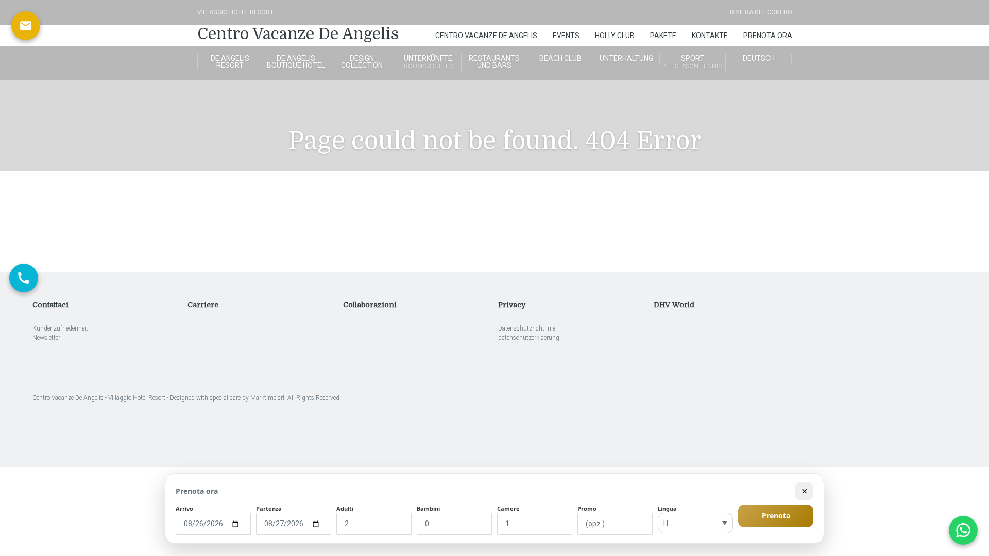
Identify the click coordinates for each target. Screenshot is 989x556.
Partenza (269, 508)
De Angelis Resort (230, 62)
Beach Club (560, 58)
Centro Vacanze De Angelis (298, 34)
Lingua (667, 508)
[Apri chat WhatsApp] (963, 530)
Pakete (663, 35)
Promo (586, 508)
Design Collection (362, 62)
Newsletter (46, 337)
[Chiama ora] (23, 278)
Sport (692, 62)
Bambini (428, 508)
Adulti (344, 508)
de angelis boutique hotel (296, 62)
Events (566, 35)
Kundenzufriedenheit (60, 328)
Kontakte (710, 35)
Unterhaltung (626, 58)
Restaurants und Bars (494, 62)
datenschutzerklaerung (528, 337)
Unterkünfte (428, 62)
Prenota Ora (767, 35)
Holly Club (615, 35)
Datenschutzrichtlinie (526, 328)
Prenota (776, 515)
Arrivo (184, 508)
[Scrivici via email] (25, 25)
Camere (508, 508)
